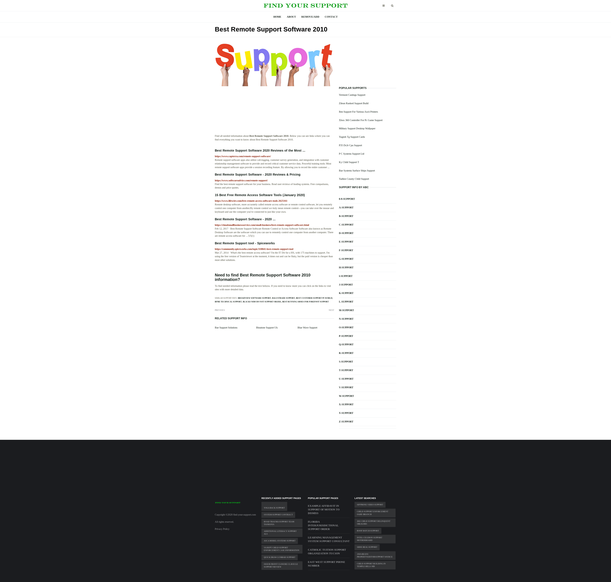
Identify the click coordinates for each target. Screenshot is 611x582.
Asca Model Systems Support (279, 541)
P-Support (346, 336)
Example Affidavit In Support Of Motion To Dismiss (324, 510)
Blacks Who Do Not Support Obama (262, 302)
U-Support (346, 378)
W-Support (346, 396)
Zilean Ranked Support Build (354, 103)
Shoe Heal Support (367, 547)
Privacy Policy (222, 529)
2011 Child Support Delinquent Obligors (373, 522)
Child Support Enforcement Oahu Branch (372, 512)
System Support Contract (278, 515)
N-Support (346, 318)
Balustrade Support (283, 298)
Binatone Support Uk (267, 327)
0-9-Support (347, 199)
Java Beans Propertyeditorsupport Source (375, 555)
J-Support (346, 284)
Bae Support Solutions (226, 327)
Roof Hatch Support (368, 531)
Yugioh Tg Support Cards (352, 137)
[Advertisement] (274, 112)
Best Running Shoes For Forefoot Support (305, 302)
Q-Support (346, 344)
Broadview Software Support (254, 298)
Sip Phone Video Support (370, 505)
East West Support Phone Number (326, 564)
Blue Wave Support (307, 327)
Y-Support (346, 413)
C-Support (346, 224)
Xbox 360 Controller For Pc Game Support (361, 120)
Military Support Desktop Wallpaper (357, 128)
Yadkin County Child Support (354, 179)
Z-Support (346, 421)
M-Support (346, 310)
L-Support (346, 301)
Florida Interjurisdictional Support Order (323, 525)
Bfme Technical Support (228, 302)
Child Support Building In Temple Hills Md (371, 565)
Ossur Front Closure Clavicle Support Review (281, 565)
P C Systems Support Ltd (351, 153)
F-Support (346, 250)
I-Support (346, 276)
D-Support (346, 233)
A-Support (346, 207)
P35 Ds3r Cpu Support (350, 145)
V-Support (346, 387)
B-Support (346, 216)
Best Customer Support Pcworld (314, 298)
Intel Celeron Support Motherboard (369, 539)
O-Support (346, 327)
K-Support (346, 293)
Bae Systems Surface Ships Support (357, 170)
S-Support (346, 361)
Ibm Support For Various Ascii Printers (358, 111)
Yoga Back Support (274, 508)
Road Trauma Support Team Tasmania (279, 523)
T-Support (346, 370)
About (291, 16)
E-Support (346, 241)
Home (277, 16)
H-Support (346, 267)
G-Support (346, 259)
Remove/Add (310, 16)
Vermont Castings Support (352, 95)
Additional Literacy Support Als (280, 532)
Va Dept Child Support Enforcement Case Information (281, 549)
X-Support (346, 404)
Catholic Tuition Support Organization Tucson (327, 551)
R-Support (346, 353)
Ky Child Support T (349, 162)
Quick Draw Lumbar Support (279, 557)
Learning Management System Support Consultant (329, 539)
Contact (331, 16)
